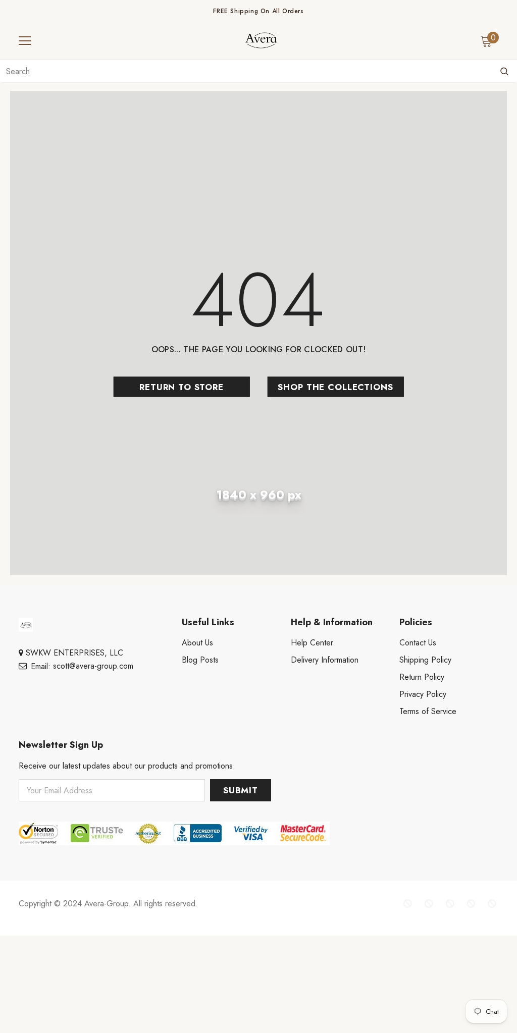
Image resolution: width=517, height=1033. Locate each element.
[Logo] (261, 40)
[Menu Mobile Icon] (25, 41)
